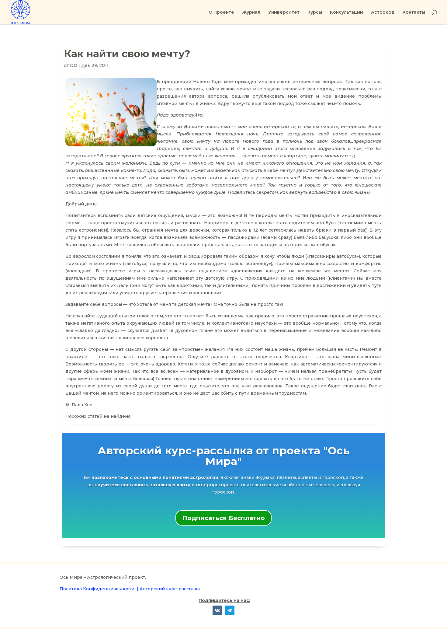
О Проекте (221, 12)
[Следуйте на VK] (217, 610)
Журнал (251, 12)
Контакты (414, 12)
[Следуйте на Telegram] (229, 610)
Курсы (314, 12)
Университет (284, 12)
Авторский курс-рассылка (170, 589)
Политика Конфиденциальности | (100, 589)
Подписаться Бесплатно (223, 518)
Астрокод (383, 12)
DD (73, 65)
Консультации (346, 12)
